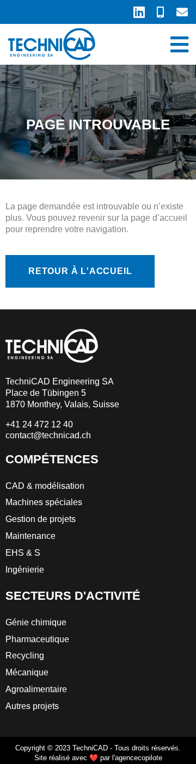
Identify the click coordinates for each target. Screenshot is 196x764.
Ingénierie (24, 569)
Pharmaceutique (37, 639)
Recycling (24, 655)
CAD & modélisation (44, 485)
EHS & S (22, 552)
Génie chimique (35, 622)
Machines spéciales (43, 502)
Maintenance (30, 536)
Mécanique (26, 672)
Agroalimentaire (36, 689)
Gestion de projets (40, 519)
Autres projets (32, 706)
